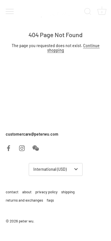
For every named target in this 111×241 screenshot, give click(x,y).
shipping (68, 192)
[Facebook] (8, 147)
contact (12, 192)
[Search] (87, 12)
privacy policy (46, 192)
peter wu (26, 221)
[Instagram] (22, 147)
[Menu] (9, 11)
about (27, 192)
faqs (50, 200)
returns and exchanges (24, 200)
